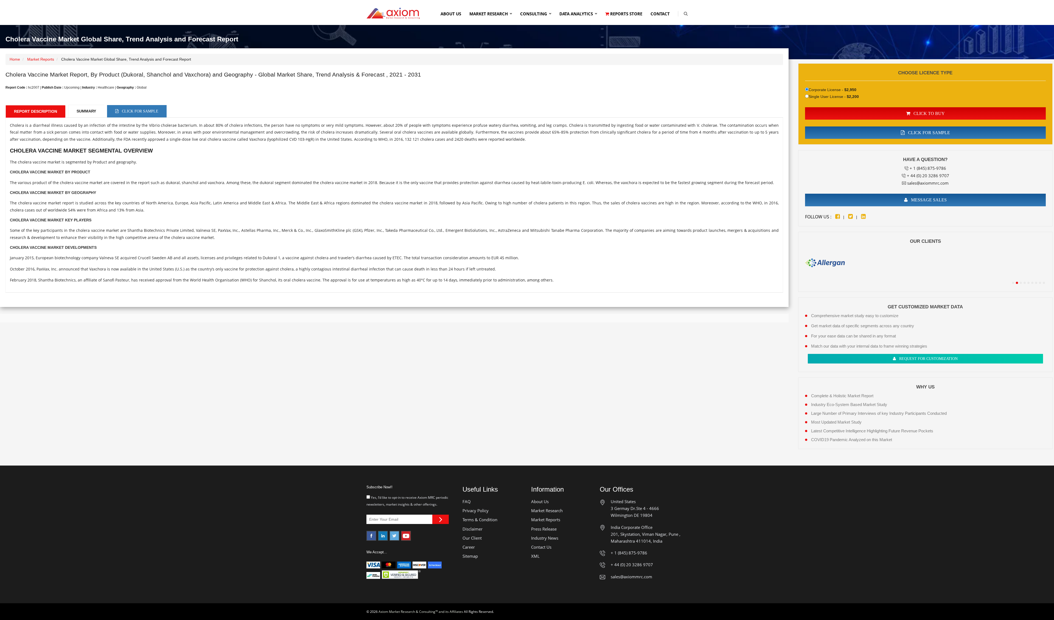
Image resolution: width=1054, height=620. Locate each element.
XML (535, 556)
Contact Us (541, 547)
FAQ (466, 501)
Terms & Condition (479, 519)
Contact (660, 13)
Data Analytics (576, 13)
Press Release (544, 529)
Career (468, 547)
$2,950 (850, 90)
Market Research (488, 13)
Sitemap (470, 556)
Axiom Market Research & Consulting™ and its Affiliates (421, 611)
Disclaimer (472, 529)
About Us (451, 13)
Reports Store (625, 13)
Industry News (544, 538)
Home (15, 59)
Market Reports (40, 59)
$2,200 (853, 96)
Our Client (472, 538)
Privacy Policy (475, 510)
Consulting (533, 13)
